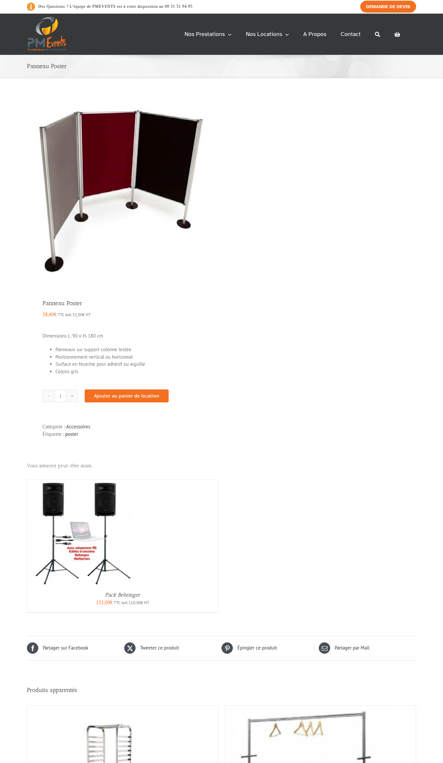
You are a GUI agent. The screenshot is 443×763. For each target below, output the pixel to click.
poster (71, 434)
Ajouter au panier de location (126, 396)
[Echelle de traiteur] (108, 709)
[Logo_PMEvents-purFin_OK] (48, 19)
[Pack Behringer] (79, 483)
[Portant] (306, 709)
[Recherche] (377, 34)
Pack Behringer (122, 595)
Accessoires (78, 426)
